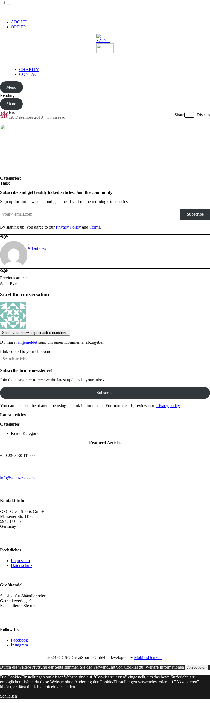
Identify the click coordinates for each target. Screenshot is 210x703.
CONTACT (29, 74)
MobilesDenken (148, 657)
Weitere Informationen (164, 667)
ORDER (18, 27)
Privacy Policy (68, 227)
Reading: (8, 95)
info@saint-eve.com (17, 478)
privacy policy (167, 405)
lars (12, 112)
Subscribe (195, 214)
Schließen (8, 696)
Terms (94, 227)
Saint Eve (8, 283)
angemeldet (27, 342)
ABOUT (19, 22)
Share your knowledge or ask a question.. (35, 333)
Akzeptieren (196, 667)
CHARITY (29, 69)
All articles (36, 248)
